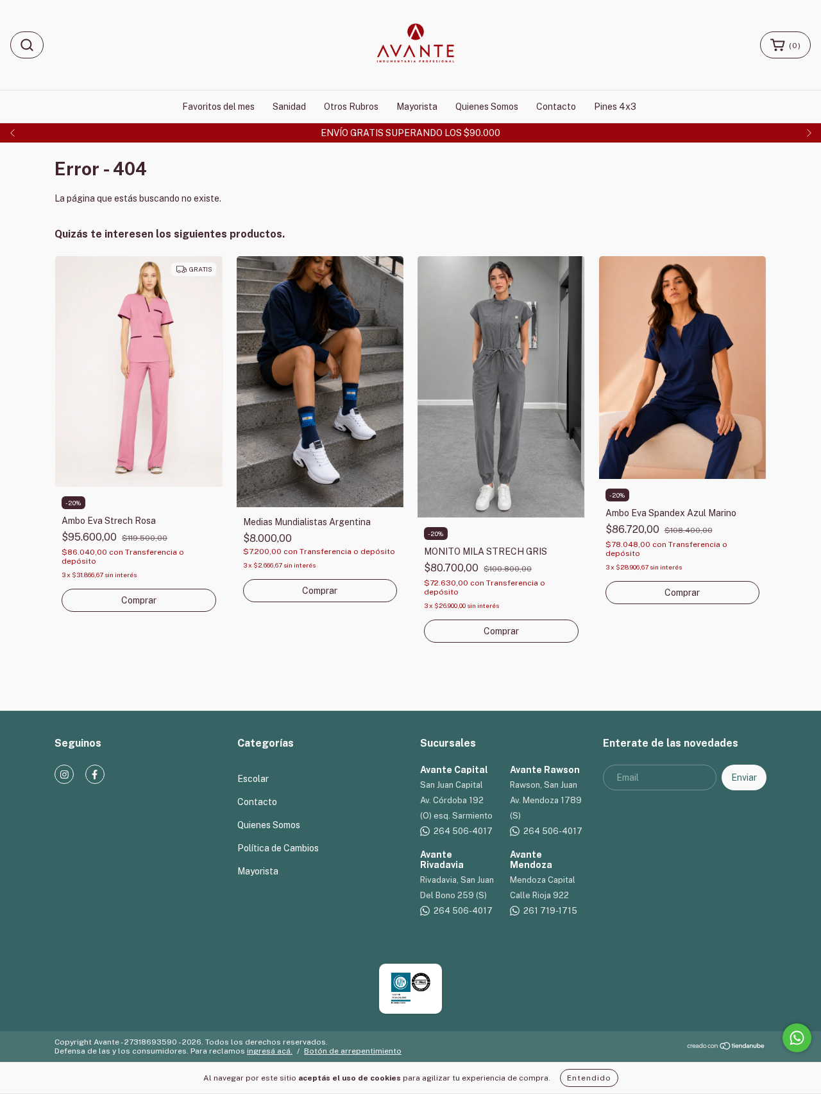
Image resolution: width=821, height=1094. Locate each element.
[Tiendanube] (726, 1047)
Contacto (556, 106)
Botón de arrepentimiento (353, 1050)
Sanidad (289, 106)
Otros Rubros (351, 106)
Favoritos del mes (218, 106)
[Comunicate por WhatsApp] (797, 1037)
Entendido (589, 1077)
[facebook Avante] (95, 774)
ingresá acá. (269, 1050)
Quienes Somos (486, 106)
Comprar (139, 600)
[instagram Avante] (64, 774)
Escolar (253, 779)
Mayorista (416, 106)
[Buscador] (27, 44)
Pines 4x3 (615, 106)
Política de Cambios (278, 848)
